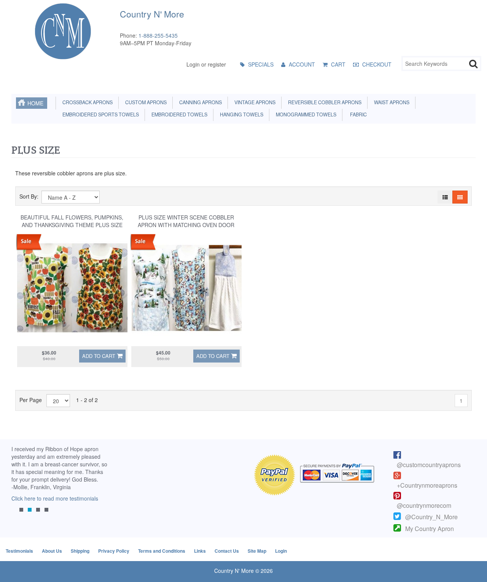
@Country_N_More (431, 516)
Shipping (80, 550)
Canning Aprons (199, 102)
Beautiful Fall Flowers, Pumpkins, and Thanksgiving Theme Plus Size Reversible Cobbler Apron (72, 224)
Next (101, 485)
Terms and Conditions (161, 550)
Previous (21, 485)
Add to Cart (98, 355)
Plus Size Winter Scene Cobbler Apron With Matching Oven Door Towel (186, 224)
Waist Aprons (390, 102)
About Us (52, 550)
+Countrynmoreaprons (427, 485)
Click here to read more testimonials (54, 498)
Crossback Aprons (86, 102)
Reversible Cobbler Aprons (323, 102)
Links (200, 550)
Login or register (206, 64)
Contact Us (227, 550)
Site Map (257, 550)
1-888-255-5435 (158, 35)
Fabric (357, 114)
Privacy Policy (113, 550)
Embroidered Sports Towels (99, 114)
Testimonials (19, 550)
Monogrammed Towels (305, 114)
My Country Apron (429, 528)
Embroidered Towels (178, 114)
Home (35, 103)
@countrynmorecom (424, 505)
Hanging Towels (240, 114)
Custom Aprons (145, 102)
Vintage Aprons (253, 102)
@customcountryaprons (429, 464)
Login (281, 550)
